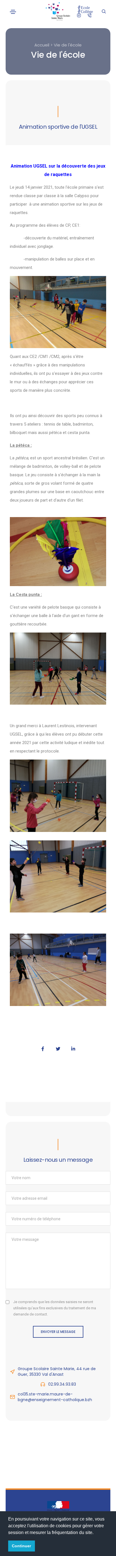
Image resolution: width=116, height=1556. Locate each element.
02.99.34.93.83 (62, 1384)
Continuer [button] (21, 1546)
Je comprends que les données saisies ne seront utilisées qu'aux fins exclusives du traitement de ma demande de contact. (54, 1308)
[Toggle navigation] (13, 12)
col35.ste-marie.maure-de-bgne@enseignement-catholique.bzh (55, 1397)
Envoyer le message (58, 1331)
